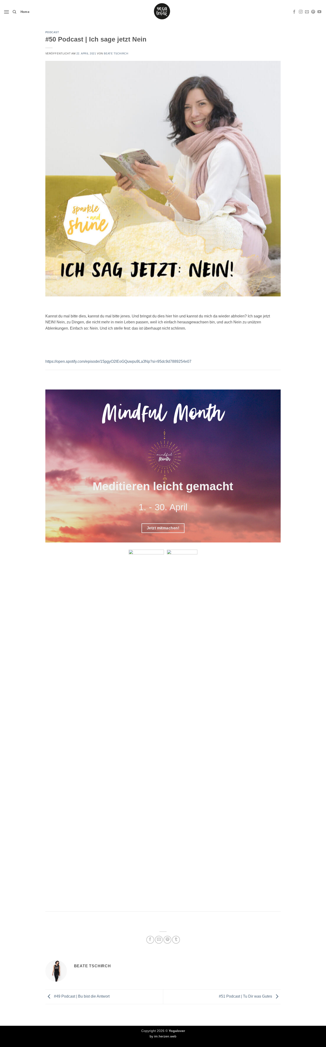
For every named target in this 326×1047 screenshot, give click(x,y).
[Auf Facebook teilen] (150, 940)
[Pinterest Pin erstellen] (167, 940)
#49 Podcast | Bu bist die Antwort (81, 996)
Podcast (52, 32)
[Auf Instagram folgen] (301, 12)
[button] (6, 12)
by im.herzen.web (163, 1036)
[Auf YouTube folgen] (319, 12)
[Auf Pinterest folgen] (313, 12)
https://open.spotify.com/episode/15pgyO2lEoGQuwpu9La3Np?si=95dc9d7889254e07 (118, 361)
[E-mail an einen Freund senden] (159, 940)
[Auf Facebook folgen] (294, 12)
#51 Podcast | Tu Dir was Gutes (246, 996)
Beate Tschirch (116, 53)
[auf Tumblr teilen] (176, 940)
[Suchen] (14, 11)
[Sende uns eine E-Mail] (307, 12)
